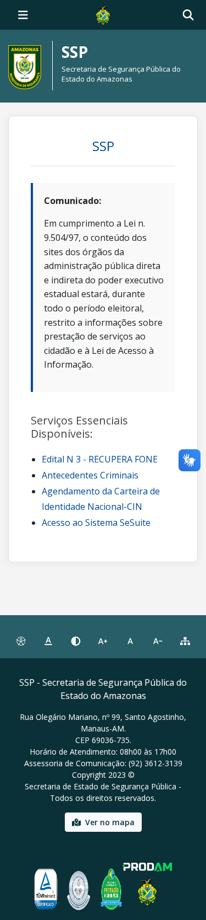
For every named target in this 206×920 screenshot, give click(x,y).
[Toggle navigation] (23, 14)
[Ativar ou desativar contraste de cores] (75, 641)
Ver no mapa (110, 822)
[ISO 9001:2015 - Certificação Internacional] (46, 889)
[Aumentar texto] (103, 641)
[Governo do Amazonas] (102, 14)
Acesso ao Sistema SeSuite (96, 523)
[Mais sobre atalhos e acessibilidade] (21, 641)
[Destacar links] (48, 641)
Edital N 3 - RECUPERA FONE (100, 459)
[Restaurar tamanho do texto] (130, 641)
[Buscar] (188, 15)
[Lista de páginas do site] (185, 641)
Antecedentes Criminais (90, 475)
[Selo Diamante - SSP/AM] (78, 889)
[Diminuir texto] (157, 641)
